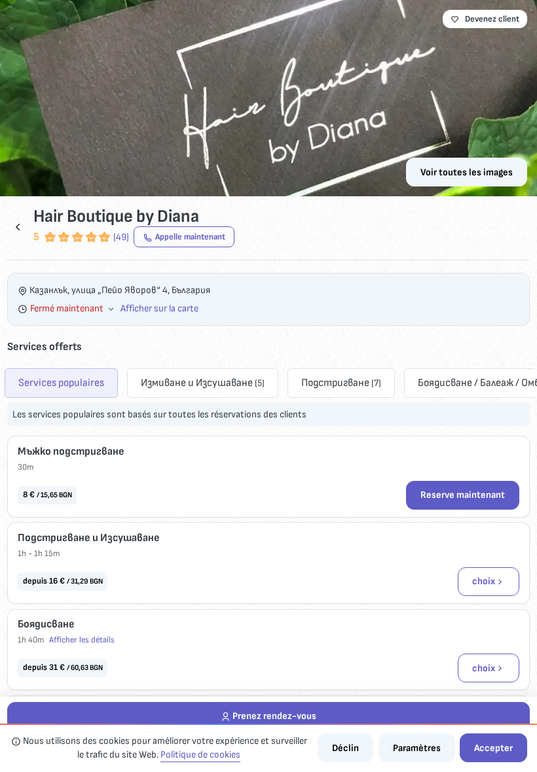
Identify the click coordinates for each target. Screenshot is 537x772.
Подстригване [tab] (341, 382)
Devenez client (492, 19)
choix (483, 581)
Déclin (345, 748)
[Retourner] (17, 226)
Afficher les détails (82, 640)
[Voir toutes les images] (268, 98)
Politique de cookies (200, 754)
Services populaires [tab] (61, 382)
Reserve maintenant (462, 495)
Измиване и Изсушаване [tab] (203, 382)
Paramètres (417, 748)
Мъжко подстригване (71, 451)
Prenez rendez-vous (274, 716)
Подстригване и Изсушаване (89, 537)
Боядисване (46, 624)
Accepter (493, 748)
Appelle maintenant (190, 237)
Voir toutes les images (466, 172)
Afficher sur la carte (159, 308)
